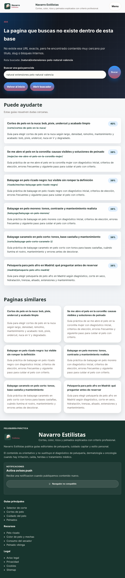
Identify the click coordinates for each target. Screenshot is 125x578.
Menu (115, 6)
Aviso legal (13, 557)
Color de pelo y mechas (20, 536)
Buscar (114, 72)
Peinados (12, 519)
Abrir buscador (42, 86)
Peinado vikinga (16, 544)
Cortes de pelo (15, 511)
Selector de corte (17, 507)
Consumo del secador (19, 540)
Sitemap (11, 569)
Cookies (11, 565)
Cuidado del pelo (16, 515)
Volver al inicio (16, 86)
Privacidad (13, 561)
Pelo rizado (13, 532)
